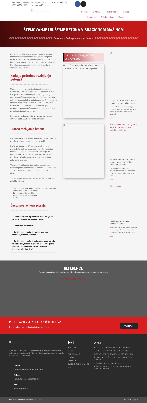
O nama (96, 12)
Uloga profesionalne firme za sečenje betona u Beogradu (123, 101)
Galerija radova (107, 17)
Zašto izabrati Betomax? (24, 226)
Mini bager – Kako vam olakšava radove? (120, 222)
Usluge (126, 12)
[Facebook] (77, 4)
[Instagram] (83, 4)
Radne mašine (112, 12)
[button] (33, 218)
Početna (84, 12)
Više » (112, 118)
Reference (91, 17)
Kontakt (122, 17)
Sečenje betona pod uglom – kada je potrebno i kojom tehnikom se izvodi (123, 162)
